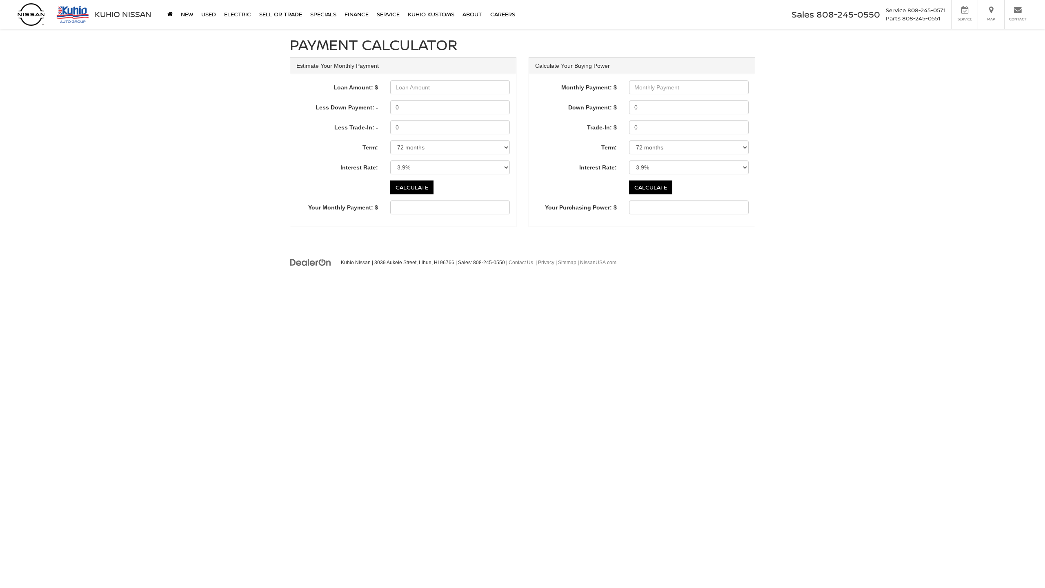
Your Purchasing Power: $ (581, 207)
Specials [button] (323, 14)
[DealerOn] (310, 262)
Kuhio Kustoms (431, 14)
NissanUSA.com (598, 262)
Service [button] (388, 14)
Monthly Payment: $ (589, 87)
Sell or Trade (280, 14)
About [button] (472, 14)
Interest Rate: (359, 167)
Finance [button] (357, 14)
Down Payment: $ (592, 107)
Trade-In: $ (602, 127)
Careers (502, 14)
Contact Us (521, 262)
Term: (370, 147)
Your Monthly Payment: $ (343, 207)
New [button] (187, 14)
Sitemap (567, 262)
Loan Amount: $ (356, 87)
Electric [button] (237, 14)
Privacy (546, 262)
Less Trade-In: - (356, 127)
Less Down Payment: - (347, 107)
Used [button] (208, 14)
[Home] (170, 14)
